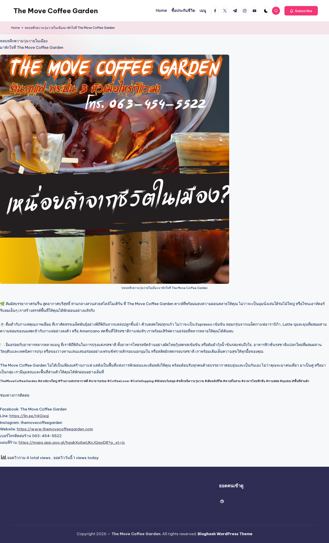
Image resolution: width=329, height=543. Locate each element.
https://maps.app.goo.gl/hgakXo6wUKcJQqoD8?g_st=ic (72, 442)
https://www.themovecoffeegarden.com (55, 429)
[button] (301, 10)
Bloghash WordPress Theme (225, 533)
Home (15, 28)
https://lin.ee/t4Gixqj (29, 415)
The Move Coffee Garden (55, 10)
